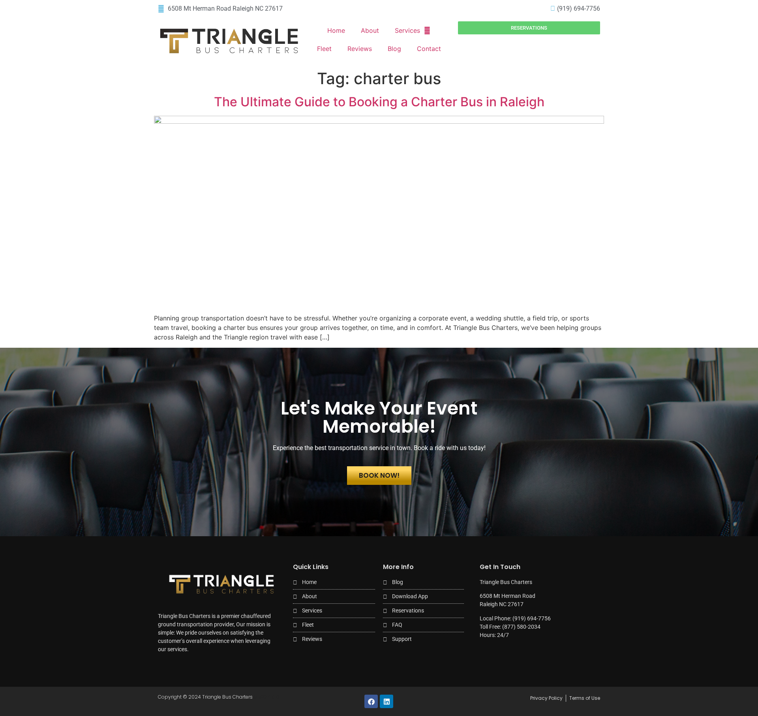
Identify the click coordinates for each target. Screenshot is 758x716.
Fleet (324, 49)
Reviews (359, 49)
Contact (429, 49)
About (370, 30)
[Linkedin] (386, 701)
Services (407, 30)
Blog (394, 49)
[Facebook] (371, 701)
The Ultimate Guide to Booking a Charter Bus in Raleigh (379, 101)
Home (336, 30)
